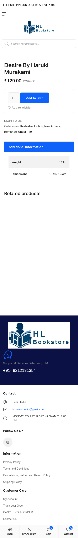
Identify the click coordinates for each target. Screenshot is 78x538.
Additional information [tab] (26, 147)
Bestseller (26, 126)
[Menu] (4, 14)
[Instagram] (7, 442)
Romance (10, 131)
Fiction (38, 126)
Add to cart (34, 98)
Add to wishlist (21, 107)
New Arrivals (52, 126)
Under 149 (25, 131)
